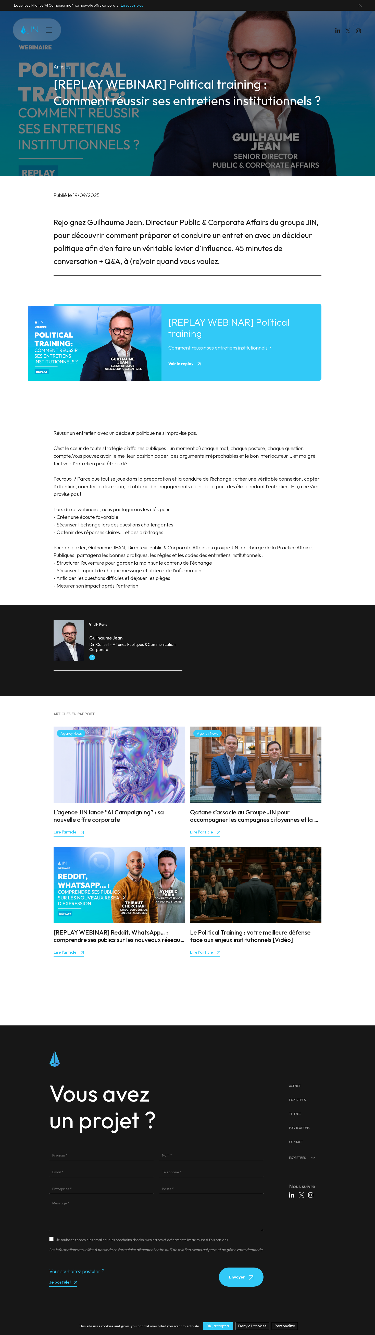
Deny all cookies (252, 1325)
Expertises (82, 29)
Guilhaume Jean (106, 638)
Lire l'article (65, 832)
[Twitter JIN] (349, 36)
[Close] (360, 8)
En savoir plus (132, 5)
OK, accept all (218, 1325)
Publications (125, 29)
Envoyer (237, 1277)
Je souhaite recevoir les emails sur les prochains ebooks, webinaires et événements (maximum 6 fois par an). (142, 1239)
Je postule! (60, 1282)
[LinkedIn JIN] (339, 32)
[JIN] (29, 30)
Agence (295, 1086)
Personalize (284, 1325)
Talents (103, 29)
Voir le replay (181, 363)
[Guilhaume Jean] (69, 659)
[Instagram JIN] (359, 32)
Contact (149, 29)
